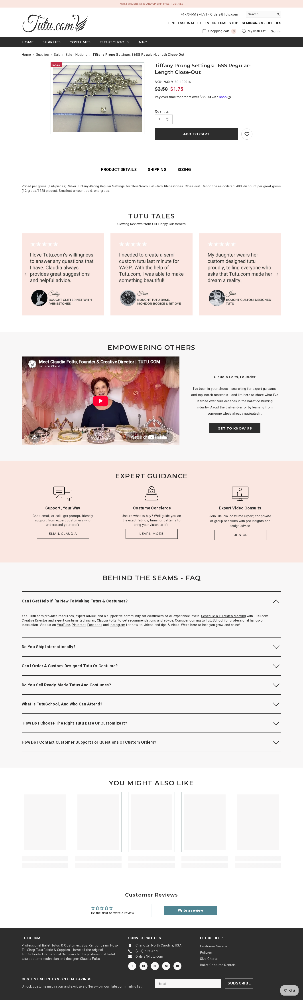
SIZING (184, 169)
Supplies (42, 55)
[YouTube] (177, 966)
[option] (99, 98)
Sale (57, 55)
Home (26, 55)
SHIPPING (157, 169)
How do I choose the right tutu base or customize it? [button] (74, 723)
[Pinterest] (155, 966)
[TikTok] (166, 966)
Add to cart (196, 134)
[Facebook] (132, 966)
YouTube (63, 625)
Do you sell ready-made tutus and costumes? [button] (66, 685)
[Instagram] (144, 966)
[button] (26, 274)
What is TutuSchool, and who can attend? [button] (62, 704)
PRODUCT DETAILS (119, 169)
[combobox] (260, 14)
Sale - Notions (76, 55)
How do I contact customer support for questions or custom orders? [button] (89, 742)
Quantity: (162, 111)
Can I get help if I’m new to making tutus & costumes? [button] (75, 601)
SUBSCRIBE (239, 983)
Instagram (117, 625)
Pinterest (79, 625)
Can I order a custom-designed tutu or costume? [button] (70, 665)
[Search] (263, 14)
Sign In (276, 31)
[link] (246, 134)
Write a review (190, 910)
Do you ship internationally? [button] (48, 646)
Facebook (94, 625)
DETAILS (178, 3)
